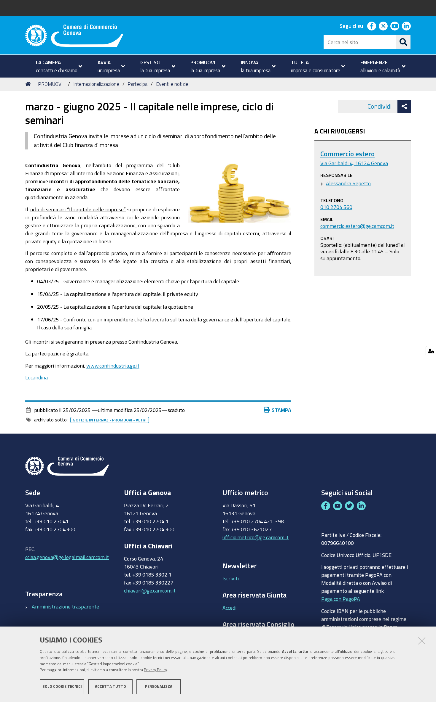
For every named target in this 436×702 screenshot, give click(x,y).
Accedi (229, 607)
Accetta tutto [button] (110, 686)
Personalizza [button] (158, 686)
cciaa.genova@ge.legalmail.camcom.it (67, 557)
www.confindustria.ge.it (112, 365)
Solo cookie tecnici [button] (62, 686)
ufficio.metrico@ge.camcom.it (255, 537)
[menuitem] (56, 66)
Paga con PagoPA (340, 598)
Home (29, 84)
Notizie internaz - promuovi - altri (110, 420)
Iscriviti (230, 578)
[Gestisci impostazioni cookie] (431, 351)
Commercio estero (347, 153)
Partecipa (137, 83)
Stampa (281, 410)
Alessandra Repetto (348, 183)
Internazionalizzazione (96, 83)
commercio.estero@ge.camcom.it (357, 225)
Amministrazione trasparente (65, 606)
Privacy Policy (155, 670)
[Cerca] (403, 42)
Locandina (36, 377)
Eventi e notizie (172, 83)
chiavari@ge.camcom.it (150, 590)
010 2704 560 (336, 207)
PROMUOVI (50, 83)
